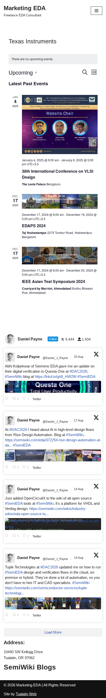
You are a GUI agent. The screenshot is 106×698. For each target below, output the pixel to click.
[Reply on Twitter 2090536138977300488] (7, 399)
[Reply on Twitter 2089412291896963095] (7, 467)
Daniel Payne (28, 357)
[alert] (53, 59)
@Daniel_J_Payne (55, 358)
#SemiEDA (86, 376)
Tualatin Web (26, 694)
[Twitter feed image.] (53, 387)
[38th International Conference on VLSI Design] (60, 124)
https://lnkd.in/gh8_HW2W (55, 376)
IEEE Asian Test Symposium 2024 (53, 281)
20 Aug (79, 357)
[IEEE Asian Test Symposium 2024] (60, 255)
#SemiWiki (13, 376)
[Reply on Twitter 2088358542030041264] (7, 615)
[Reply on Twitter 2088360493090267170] (7, 536)
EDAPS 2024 (34, 225)
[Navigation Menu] (96, 10)
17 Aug (79, 420)
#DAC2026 (78, 371)
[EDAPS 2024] (60, 201)
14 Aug (79, 489)
